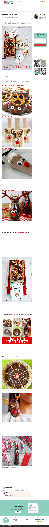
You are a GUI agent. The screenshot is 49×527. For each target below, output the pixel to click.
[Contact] (45, 1)
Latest (20, 1)
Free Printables (25, 519)
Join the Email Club (39, 519)
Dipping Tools (6, 77)
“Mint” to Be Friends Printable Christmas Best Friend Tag (43, 75)
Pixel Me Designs (45, 525)
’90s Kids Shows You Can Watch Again (37, 66)
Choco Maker (6, 76)
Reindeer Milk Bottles (8, 190)
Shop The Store (15, 522)
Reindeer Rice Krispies (9, 117)
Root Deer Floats (23, 232)
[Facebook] (41, 1)
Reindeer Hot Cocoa (8, 148)
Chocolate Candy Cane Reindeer (7, 434)
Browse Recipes (25, 520)
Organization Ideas (26, 522)
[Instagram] (44, 1)
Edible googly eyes (7, 79)
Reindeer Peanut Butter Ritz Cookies (13, 85)
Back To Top (9, 525)
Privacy (27, 1)
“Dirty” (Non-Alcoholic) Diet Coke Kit (37, 75)
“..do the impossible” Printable (43, 66)
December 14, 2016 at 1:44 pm (24, 492)
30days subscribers (26, 314)
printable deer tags (11, 314)
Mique (7, 492)
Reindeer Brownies (5, 357)
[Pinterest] (42, 1)
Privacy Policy (15, 520)
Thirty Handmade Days (8, 2)
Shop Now (18, 511)
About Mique (23, 1)
